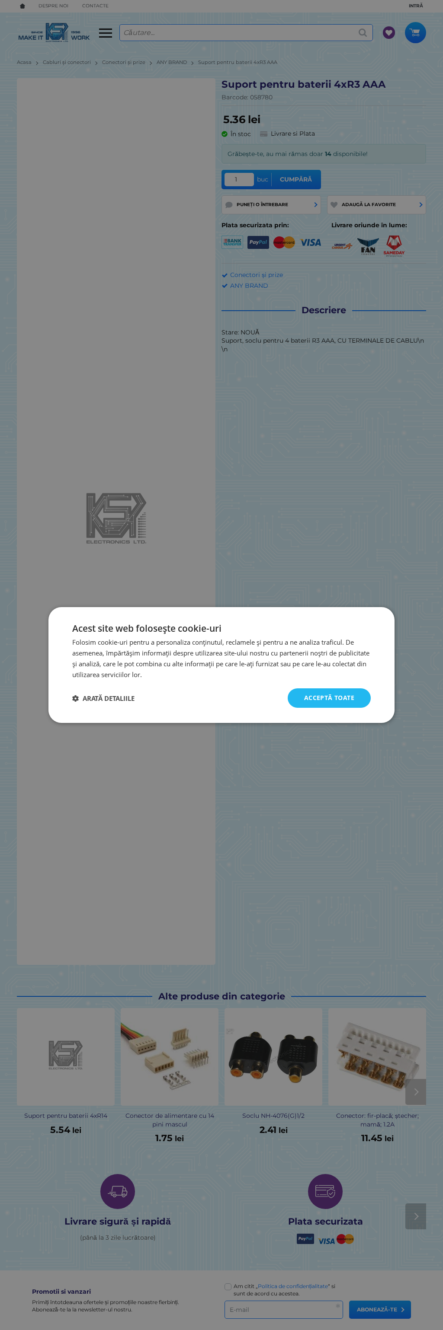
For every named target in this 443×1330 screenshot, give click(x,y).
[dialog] (221, 665)
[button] (103, 698)
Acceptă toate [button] (329, 698)
